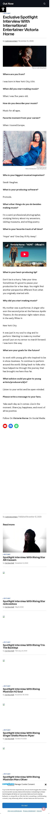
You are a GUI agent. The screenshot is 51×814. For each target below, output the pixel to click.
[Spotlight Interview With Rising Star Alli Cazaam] (24, 540)
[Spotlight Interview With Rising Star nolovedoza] (24, 584)
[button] (45, 784)
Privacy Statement (29, 811)
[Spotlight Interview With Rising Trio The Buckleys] (24, 628)
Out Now (8, 3)
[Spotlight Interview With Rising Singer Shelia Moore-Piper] (24, 715)
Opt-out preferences (15, 811)
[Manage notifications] (44, 809)
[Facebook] (11, 426)
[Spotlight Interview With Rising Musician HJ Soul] (24, 672)
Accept (24, 805)
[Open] (16, 426)
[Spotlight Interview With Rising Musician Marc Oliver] (24, 759)
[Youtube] (5, 426)
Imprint (39, 811)
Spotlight (7, 13)
